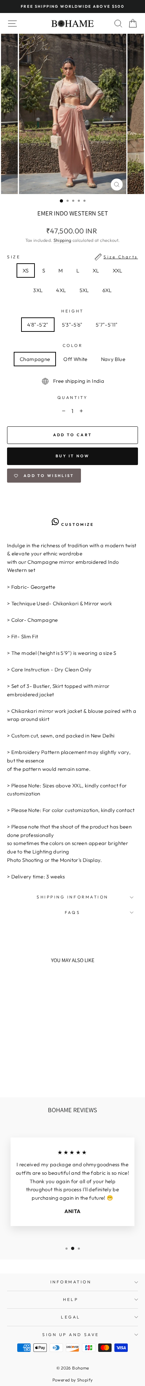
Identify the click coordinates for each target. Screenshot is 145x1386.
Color (73, 345)
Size (72, 256)
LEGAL (71, 1317)
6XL (107, 290)
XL (96, 270)
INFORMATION (71, 1281)
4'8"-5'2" (37, 324)
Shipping (62, 240)
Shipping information (72, 897)
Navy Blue (113, 359)
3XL (38, 290)
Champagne (35, 359)
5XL (84, 290)
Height (72, 311)
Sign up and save (70, 1334)
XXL (117, 270)
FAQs (72, 912)
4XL (61, 290)
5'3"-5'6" (72, 324)
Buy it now (73, 455)
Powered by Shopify (72, 1379)
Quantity (72, 397)
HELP (70, 1299)
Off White (75, 359)
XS (26, 270)
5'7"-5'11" (107, 324)
